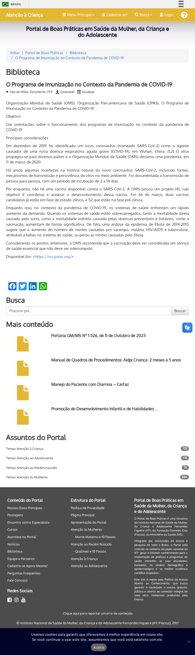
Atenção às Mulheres (86, 529)
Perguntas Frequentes (23, 573)
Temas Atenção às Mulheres (27, 477)
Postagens (15, 515)
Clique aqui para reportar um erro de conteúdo (98, 613)
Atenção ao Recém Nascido (91, 544)
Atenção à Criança (24, 15)
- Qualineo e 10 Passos (89, 551)
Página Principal (83, 515)
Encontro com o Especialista (28, 522)
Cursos (12, 529)
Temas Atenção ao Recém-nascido (31, 468)
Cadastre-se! (116, 14)
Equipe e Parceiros (21, 559)
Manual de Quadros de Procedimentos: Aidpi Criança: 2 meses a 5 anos (116, 359)
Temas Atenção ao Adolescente (29, 458)
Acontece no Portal (21, 537)
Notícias (13, 544)
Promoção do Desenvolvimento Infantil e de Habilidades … (104, 408)
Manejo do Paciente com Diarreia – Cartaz (90, 384)
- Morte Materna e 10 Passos (94, 537)
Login (169, 14)
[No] (188, 641)
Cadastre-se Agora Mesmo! (27, 566)
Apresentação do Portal (88, 522)
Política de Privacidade (87, 508)
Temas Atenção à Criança (24, 449)
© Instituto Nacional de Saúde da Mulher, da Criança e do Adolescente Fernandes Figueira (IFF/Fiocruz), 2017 (98, 623)
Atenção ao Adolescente (89, 566)
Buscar (180, 311)
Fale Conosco (17, 580)
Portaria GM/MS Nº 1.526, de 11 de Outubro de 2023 (98, 335)
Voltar (15, 53)
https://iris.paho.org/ (53, 256)
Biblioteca (14, 551)
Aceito (98, 647)
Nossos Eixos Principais (24, 508)
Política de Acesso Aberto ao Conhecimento (161, 581)
